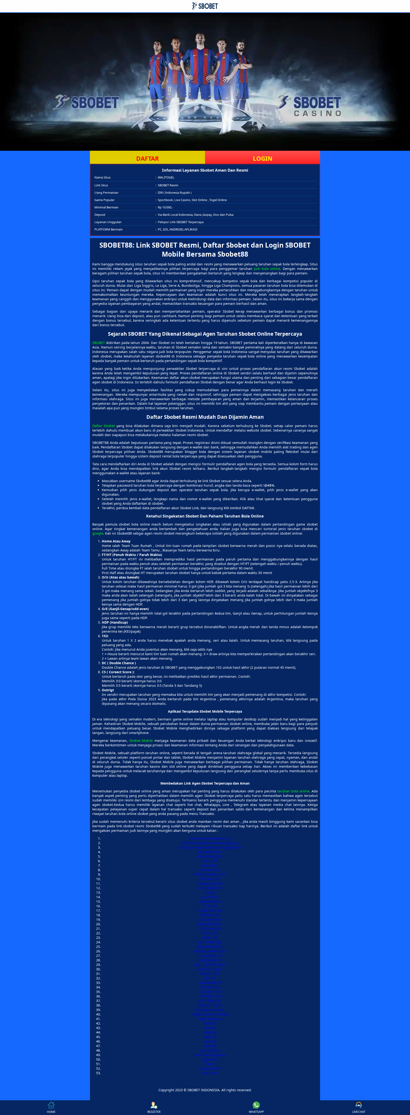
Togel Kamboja (210, 1018)
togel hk (209, 1023)
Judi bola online (267, 268)
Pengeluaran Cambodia (209, 1014)
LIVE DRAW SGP (210, 942)
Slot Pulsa (210, 1073)
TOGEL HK (210, 937)
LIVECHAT (358, 1112)
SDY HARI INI (209, 987)
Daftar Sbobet (103, 425)
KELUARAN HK (210, 919)
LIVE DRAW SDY (210, 888)
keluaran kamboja (210, 1009)
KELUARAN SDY (210, 852)
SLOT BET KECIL (209, 969)
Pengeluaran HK (210, 883)
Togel (209, 1064)
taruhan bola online (293, 791)
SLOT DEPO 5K (209, 1000)
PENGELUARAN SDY (209, 874)
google (97, 533)
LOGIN (262, 158)
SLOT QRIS (209, 897)
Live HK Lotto (210, 1050)
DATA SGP (209, 861)
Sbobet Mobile (141, 740)
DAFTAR (147, 158)
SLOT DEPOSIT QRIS (210, 964)
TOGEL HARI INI (209, 910)
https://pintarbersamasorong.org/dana (210, 847)
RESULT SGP (209, 973)
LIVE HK (210, 978)
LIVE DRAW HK (210, 901)
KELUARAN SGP (210, 856)
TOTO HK (210, 906)
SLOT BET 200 (210, 996)
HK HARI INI (209, 870)
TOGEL (210, 892)
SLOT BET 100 (210, 991)
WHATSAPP (256, 1112)
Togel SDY (210, 1059)
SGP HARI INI (209, 879)
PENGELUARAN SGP (209, 951)
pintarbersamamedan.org (209, 838)
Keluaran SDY (210, 1068)
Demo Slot (210, 865)
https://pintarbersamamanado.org (209, 843)
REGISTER (153, 1112)
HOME (51, 1112)
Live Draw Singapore (209, 1055)
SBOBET (98, 342)
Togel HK (210, 1046)
